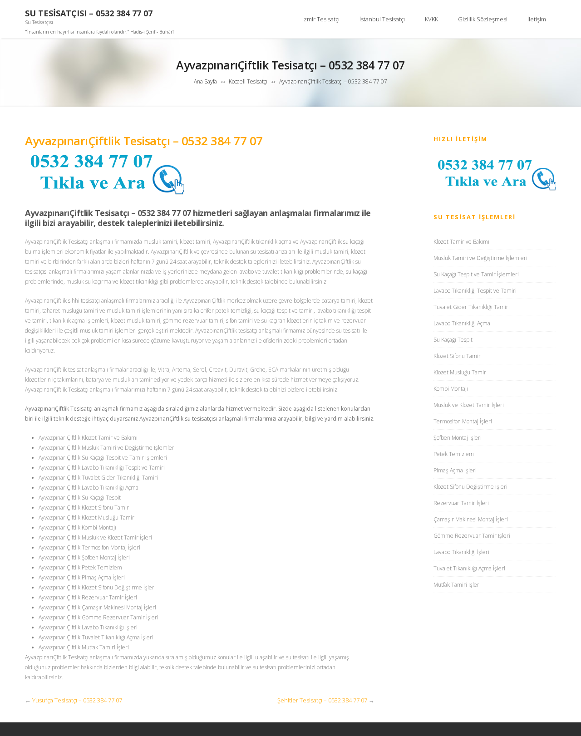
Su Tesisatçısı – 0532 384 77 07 (89, 13)
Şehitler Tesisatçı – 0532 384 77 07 (322, 700)
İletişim (536, 19)
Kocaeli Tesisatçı (248, 81)
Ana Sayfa (205, 81)
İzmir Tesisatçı (321, 19)
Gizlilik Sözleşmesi (482, 19)
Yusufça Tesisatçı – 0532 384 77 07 (77, 700)
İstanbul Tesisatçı (382, 19)
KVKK (431, 19)
